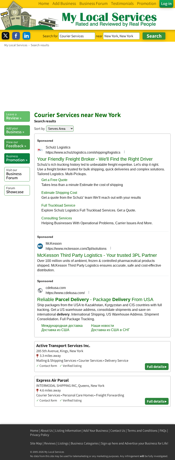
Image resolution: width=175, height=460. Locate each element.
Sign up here (109, 443)
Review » (13, 116)
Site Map (36, 443)
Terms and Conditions (142, 431)
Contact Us (117, 431)
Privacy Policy (39, 435)
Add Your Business (95, 431)
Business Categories (85, 443)
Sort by (39, 128)
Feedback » (16, 144)
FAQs (163, 431)
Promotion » (16, 158)
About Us (47, 431)
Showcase (15, 190)
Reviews (50, 443)
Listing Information (68, 431)
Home (34, 431)
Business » (15, 130)
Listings (63, 443)
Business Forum (14, 174)
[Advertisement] (87, 79)
